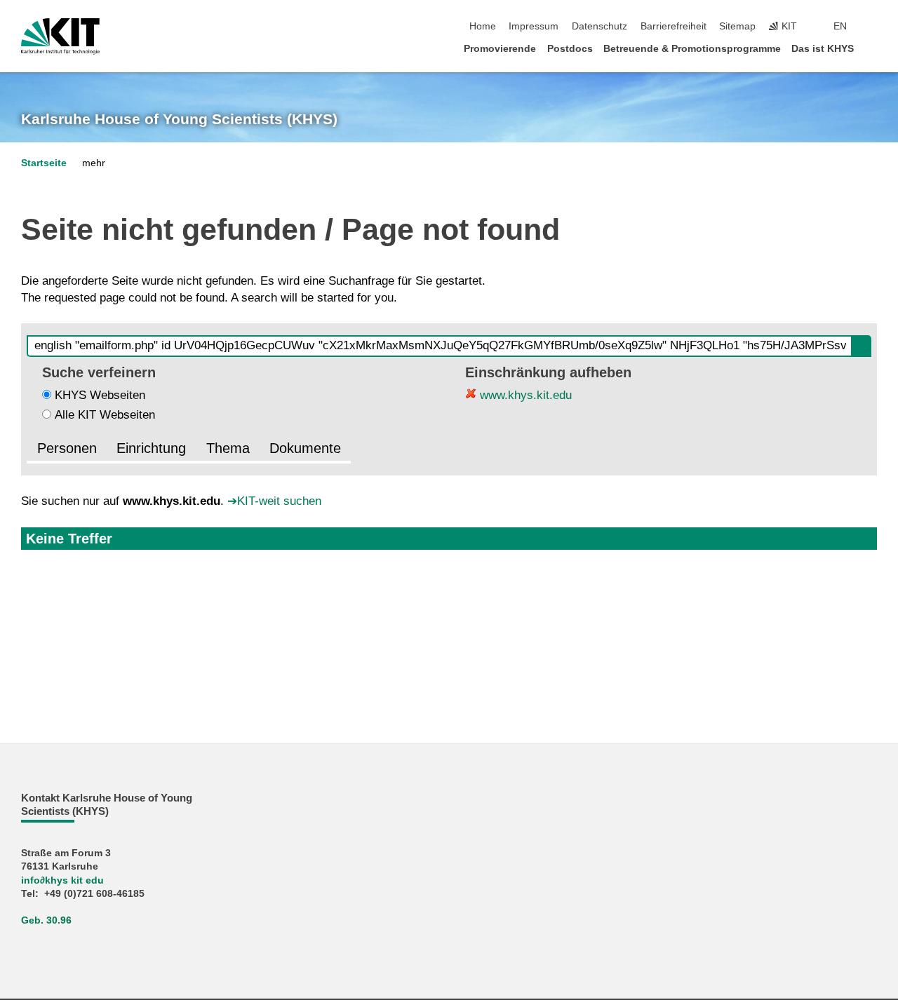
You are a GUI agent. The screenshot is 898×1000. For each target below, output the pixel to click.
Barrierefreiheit (673, 26)
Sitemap (737, 26)
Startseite (44, 163)
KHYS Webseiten (100, 395)
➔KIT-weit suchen (274, 501)
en (840, 26)
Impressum (533, 26)
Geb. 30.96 (46, 920)
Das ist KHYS (822, 48)
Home (482, 26)
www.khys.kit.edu (524, 395)
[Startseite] (873, 48)
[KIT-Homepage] (60, 36)
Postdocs (570, 48)
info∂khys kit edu (62, 880)
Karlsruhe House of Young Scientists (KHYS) (179, 119)
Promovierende (500, 48)
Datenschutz (599, 26)
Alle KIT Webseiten (105, 414)
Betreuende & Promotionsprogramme (692, 48)
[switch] (873, 26)
